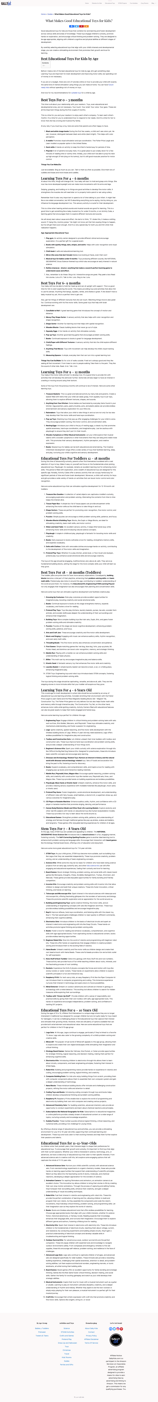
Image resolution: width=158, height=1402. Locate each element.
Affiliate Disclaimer (91, 1339)
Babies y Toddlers (42, 1328)
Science (67, 1328)
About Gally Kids (91, 1328)
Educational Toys (110, 3)
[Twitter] (76, 26)
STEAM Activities (67, 1332)
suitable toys (76, 93)
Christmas (67, 1350)
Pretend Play (67, 1339)
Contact (91, 1332)
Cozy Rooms (144, 3)
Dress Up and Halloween (67, 1343)
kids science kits (93, 866)
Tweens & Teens (42, 1336)
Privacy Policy (91, 1336)
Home (87, 3)
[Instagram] (117, 1328)
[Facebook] (71, 26)
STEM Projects (122, 3)
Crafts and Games (67, 1336)
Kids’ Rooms (66, 1357)
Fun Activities (134, 3)
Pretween (42, 1332)
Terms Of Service (91, 1343)
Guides (50, 14)
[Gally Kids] (6, 3)
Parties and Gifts (66, 1365)
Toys (67, 1346)
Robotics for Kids (97, 3)
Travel (66, 1354)
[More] (86, 26)
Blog (153, 3)
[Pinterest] (81, 26)
